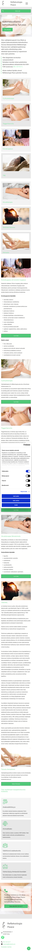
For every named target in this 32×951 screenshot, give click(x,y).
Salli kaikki (16, 496)
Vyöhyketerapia (8, 98)
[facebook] (2, 937)
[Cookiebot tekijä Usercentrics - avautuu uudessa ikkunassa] (23, 445)
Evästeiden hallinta (6, 947)
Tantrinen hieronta (9, 227)
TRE (4, 175)
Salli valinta (16, 500)
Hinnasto (6, 252)
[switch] (28, 476)
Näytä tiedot (24, 491)
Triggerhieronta (8, 124)
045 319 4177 (17, 67)
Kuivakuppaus (8, 149)
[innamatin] (16, 87)
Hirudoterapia (8, 202)
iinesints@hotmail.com (9, 944)
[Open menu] (27, 3)
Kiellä (16, 505)
